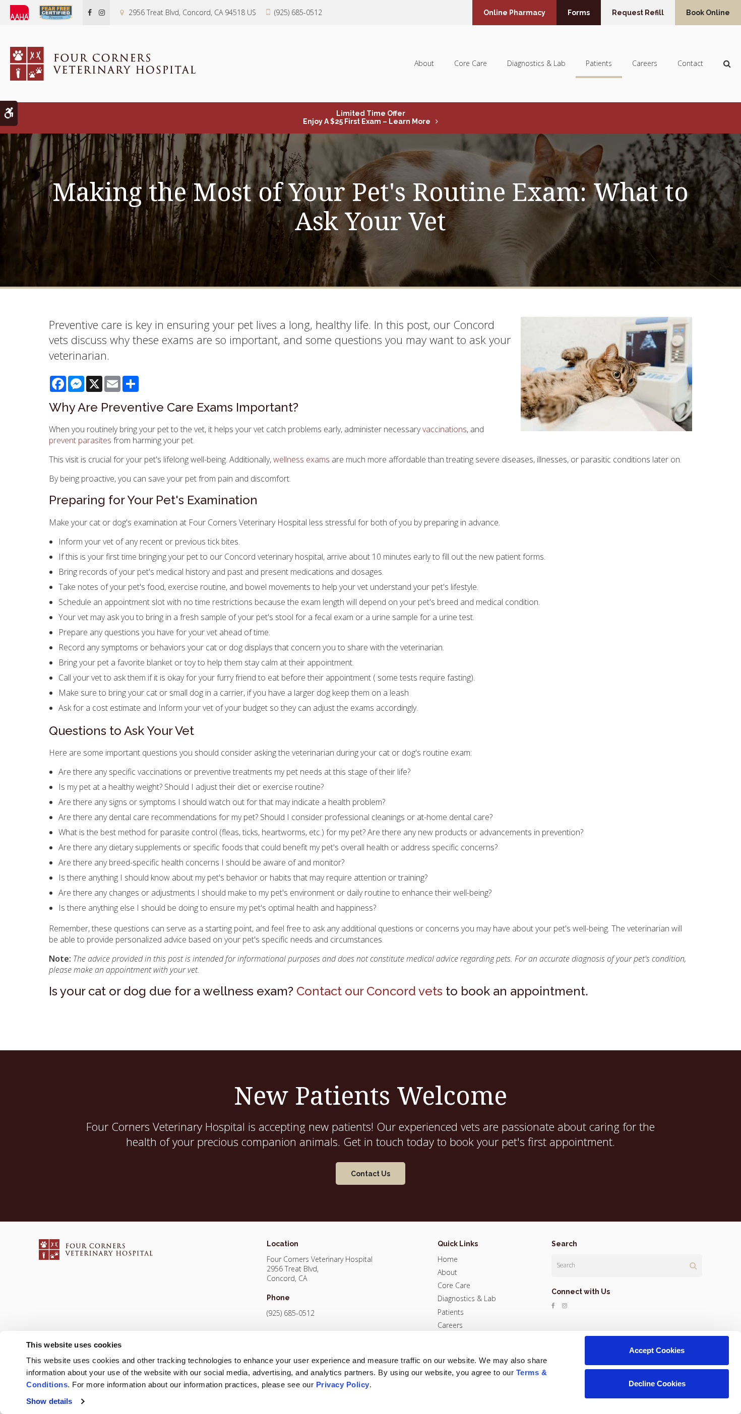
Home (448, 1259)
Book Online (708, 13)
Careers (644, 63)
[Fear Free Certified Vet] (61, 12)
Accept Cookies (657, 1350)
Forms (579, 13)
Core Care (470, 63)
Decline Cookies (657, 1383)
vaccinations (444, 429)
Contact (690, 63)
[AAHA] (24, 12)
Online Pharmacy (514, 13)
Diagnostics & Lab (536, 63)
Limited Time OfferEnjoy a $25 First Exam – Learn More (366, 117)
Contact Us (370, 1174)
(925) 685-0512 (298, 12)
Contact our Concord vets (369, 991)
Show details (49, 1401)
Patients (599, 63)
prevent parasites (80, 440)
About (424, 63)
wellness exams (301, 459)
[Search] (693, 1265)
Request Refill (638, 13)
